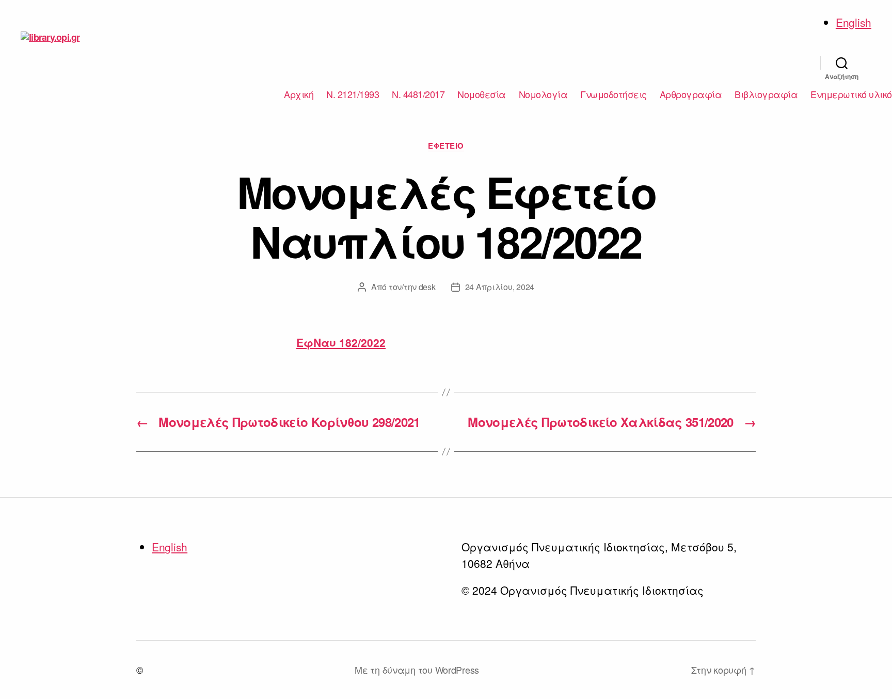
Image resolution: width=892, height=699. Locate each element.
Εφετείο (446, 146)
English (853, 22)
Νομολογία (543, 94)
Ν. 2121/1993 (352, 94)
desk (427, 287)
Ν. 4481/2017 (418, 94)
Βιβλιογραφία (766, 94)
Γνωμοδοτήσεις (613, 94)
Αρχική (298, 94)
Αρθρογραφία (691, 94)
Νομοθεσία (481, 94)
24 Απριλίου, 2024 (499, 287)
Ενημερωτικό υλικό (851, 94)
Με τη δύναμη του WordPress (417, 669)
